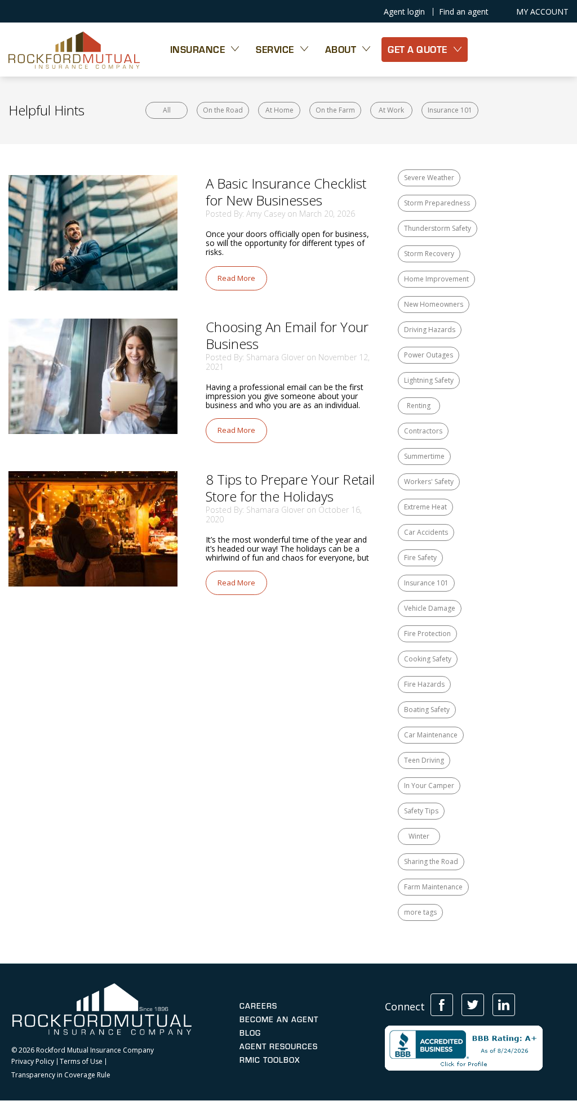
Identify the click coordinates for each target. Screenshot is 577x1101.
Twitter (472, 1004)
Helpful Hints (46, 110)
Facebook (441, 1004)
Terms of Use (81, 1061)
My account (542, 12)
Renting (418, 405)
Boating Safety (427, 709)
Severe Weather (429, 177)
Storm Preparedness (437, 203)
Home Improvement (436, 279)
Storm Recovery (429, 253)
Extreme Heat (425, 507)
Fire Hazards (424, 684)
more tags (420, 912)
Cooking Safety (427, 659)
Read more (236, 278)
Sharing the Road (431, 861)
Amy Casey (265, 213)
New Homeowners (433, 304)
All (167, 110)
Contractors (423, 431)
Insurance (197, 49)
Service (275, 49)
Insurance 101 (450, 110)
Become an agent (278, 1019)
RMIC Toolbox (269, 1060)
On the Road (223, 110)
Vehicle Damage (429, 608)
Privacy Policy (32, 1061)
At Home (279, 110)
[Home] (74, 49)
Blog (250, 1033)
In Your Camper (429, 785)
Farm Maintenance (433, 887)
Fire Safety (420, 557)
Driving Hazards (429, 329)
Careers (258, 1006)
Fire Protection (427, 633)
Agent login (404, 12)
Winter (419, 836)
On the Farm (335, 110)
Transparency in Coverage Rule (60, 1075)
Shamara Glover (275, 357)
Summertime (424, 456)
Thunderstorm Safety (437, 228)
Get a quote (417, 49)
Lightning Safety (429, 380)
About (341, 49)
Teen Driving (424, 760)
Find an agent (464, 12)
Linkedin (503, 1004)
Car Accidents (426, 532)
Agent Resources (278, 1046)
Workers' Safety (429, 481)
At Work (391, 110)
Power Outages (428, 355)
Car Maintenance (431, 735)
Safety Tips (421, 811)
